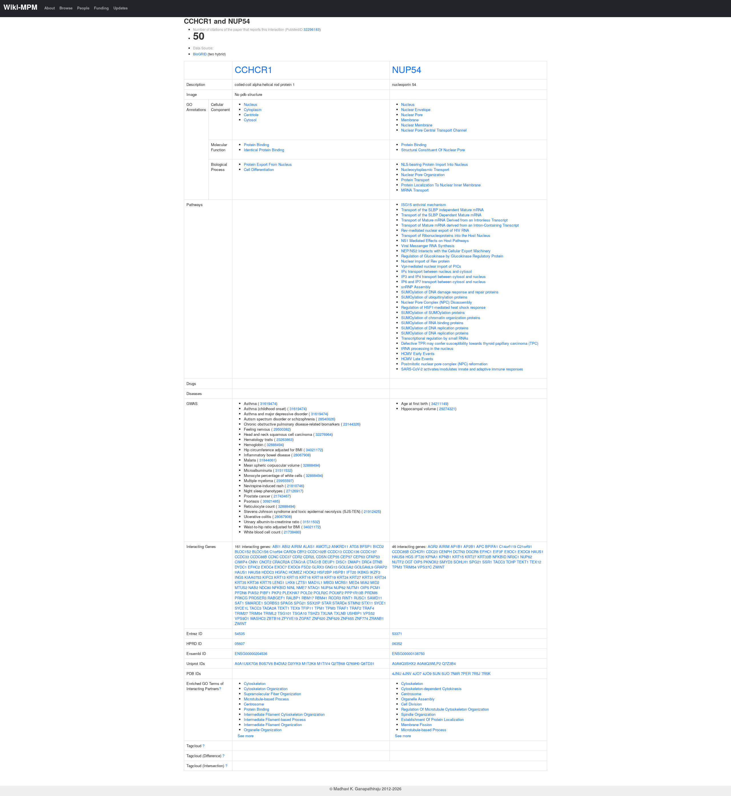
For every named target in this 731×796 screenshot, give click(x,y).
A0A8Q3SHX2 (404, 663)
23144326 (351, 424)
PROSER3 (257, 597)
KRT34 (380, 577)
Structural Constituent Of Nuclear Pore (433, 149)
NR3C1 (513, 556)
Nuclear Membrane (416, 125)
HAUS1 (241, 572)
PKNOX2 (430, 562)
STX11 (367, 603)
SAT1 (239, 603)
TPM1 (319, 608)
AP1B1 (456, 546)
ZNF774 (361, 618)
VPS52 (369, 613)
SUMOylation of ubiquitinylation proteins (434, 297)
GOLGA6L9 (363, 567)
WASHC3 (258, 618)
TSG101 (284, 613)
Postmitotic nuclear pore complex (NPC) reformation (444, 363)
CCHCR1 (254, 69)
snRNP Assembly (416, 286)
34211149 (439, 403)
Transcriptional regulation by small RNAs (434, 338)
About (49, 8)
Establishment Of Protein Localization (432, 719)
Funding (101, 8)
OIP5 (364, 587)
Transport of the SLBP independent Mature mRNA (442, 209)
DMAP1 (354, 562)
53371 (397, 633)
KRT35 (240, 582)
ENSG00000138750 (408, 653)
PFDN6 (241, 592)
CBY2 (301, 551)
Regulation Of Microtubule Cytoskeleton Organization (445, 709)
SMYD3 (445, 562)
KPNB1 (445, 556)
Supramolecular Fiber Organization (272, 693)
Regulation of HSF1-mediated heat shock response (443, 307)
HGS (409, 556)
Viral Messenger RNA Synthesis (428, 245)
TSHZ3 (314, 613)
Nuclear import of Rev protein (425, 261)
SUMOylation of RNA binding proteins (432, 322)
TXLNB (340, 613)
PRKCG (241, 597)
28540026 (326, 419)
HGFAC (281, 572)
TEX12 (535, 562)
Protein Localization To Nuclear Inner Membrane (441, 185)
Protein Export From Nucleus (268, 164)
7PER (466, 673)
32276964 (324, 434)
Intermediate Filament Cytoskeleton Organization (284, 714)
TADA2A (269, 608)
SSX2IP (313, 603)
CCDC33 (242, 556)
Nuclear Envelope (415, 109)
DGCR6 (472, 551)
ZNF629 (333, 618)
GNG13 (331, 567)
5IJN (436, 673)
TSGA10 (299, 613)
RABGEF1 (276, 597)
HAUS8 (254, 572)
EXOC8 (294, 567)
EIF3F (498, 551)
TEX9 (295, 608)
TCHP (511, 562)
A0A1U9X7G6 (246, 663)
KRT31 (367, 577)
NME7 (301, 587)
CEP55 (333, 556)
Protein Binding (256, 144)
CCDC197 (368, 551)
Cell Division (411, 704)
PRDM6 (371, 592)
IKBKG (363, 572)
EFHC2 (254, 567)
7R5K (486, 673)
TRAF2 (355, 608)
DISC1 (341, 562)
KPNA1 (431, 556)
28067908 (302, 455)
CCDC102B (317, 551)
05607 (240, 643)
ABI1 (276, 546)
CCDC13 (335, 551)
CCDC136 (351, 551)
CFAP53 (373, 556)
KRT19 (330, 577)
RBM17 (308, 597)
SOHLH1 (460, 562)
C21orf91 (524, 546)
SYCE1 (380, 603)
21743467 (282, 496)
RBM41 (321, 597)
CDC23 (432, 551)
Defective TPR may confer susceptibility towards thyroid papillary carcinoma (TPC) (469, 343)
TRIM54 (255, 613)
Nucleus (250, 104)
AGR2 (433, 546)
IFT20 (351, 572)
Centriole (251, 114)
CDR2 (297, 556)
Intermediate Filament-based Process (275, 719)
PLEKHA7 (290, 592)
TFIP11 (307, 608)
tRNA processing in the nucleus (427, 348)
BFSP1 (366, 546)
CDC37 (285, 556)
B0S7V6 (266, 663)
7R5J (476, 673)
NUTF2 (398, 562)
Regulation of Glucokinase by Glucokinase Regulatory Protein (452, 256)
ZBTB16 (273, 618)
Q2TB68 (338, 663)
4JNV (406, 673)
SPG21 (300, 603)
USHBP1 (354, 613)
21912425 (372, 511)
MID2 (374, 582)
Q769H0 (353, 663)
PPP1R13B (354, 592)
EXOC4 (267, 567)
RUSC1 (360, 597)
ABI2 (286, 546)
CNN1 (253, 562)
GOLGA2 (345, 567)
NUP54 (406, 69)
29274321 (447, 408)
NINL (291, 587)
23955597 (284, 480)
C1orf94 (276, 551)
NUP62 (340, 587)
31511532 (283, 470)
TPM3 (331, 608)
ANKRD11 (340, 546)
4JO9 (427, 673)
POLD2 (306, 592)
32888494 (275, 444)
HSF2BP (324, 572)
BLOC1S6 (260, 551)
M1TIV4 (323, 663)
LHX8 (290, 582)
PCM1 (375, 587)
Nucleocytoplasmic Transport (425, 169)
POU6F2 (336, 592)
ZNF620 (318, 618)
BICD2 (378, 546)
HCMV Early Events (418, 353)
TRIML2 (269, 613)
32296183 (312, 29)
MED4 (354, 582)
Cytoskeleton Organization (266, 688)
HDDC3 (268, 572)
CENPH (445, 551)
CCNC (273, 556)
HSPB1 (339, 572)
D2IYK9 (294, 663)
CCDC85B (400, 551)
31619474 (268, 403)
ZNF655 (347, 618)
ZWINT (240, 623)
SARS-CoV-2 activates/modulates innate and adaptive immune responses (462, 369)
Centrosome (254, 704)
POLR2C (321, 592)
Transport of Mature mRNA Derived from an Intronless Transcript (454, 220)
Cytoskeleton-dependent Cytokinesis (431, 688)
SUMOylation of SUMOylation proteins (433, 312)
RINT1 (347, 597)
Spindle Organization (418, 714)
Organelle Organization (263, 729)
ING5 (239, 577)
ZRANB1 (376, 618)
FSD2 (306, 567)
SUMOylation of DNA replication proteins (435, 328)
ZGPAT (305, 618)
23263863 (284, 439)
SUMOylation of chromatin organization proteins (440, 317)
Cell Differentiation (259, 169)
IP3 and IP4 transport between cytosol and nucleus (443, 276)
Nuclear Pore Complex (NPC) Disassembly (436, 302)
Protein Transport (415, 179)
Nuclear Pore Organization (423, 174)
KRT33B (484, 556)
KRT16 (305, 577)
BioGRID (200, 53)
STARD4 (339, 603)
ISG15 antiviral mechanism (423, 204)
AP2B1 (469, 546)
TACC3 (255, 608)
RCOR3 (334, 597)
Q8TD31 (367, 663)
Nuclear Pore (412, 114)
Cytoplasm (253, 109)
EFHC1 (486, 551)
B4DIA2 (280, 663)
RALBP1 (293, 597)
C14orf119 (507, 546)
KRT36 (253, 582)
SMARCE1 (254, 603)
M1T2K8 (309, 663)
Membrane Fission (416, 724)
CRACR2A (281, 562)
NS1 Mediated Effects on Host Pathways (435, 240)
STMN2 (354, 603)
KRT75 (265, 582)
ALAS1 (309, 546)
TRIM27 (241, 613)
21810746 (295, 485)
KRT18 (317, 577)
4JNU (396, 673)
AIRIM (296, 546)
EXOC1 (510, 551)
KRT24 (342, 577)
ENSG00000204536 (251, 653)
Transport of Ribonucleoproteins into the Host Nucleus (445, 235)
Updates (120, 8)
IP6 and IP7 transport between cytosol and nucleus (443, 281)
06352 (397, 643)
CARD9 (290, 551)
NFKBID (279, 587)
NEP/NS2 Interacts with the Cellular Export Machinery (446, 250)
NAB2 (253, 587)
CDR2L (309, 556)
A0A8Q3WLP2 (429, 663)
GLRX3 (318, 567)
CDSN (321, 556)
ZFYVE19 (290, 618)
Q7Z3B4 (449, 663)
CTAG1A (298, 562)
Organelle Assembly (418, 699)
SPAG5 (286, 603)
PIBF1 (265, 592)
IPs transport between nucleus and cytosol (436, 271)
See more (246, 735)
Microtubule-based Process (266, 699)
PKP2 (276, 592)
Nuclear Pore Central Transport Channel (434, 130)
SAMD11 (374, 597)
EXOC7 (280, 567)
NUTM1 (353, 587)
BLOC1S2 (243, 551)
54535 (240, 633)
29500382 (282, 429)
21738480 (292, 532)
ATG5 (354, 546)
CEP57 (346, 556)
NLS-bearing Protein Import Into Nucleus (434, 164)
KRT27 (355, 577)
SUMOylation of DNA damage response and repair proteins (450, 292)
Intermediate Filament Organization (273, 724)
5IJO (445, 673)
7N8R (455, 673)
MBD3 (329, 582)
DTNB (377, 562)
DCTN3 (459, 551)
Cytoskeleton (255, 683)
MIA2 (364, 582)
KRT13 (280, 577)
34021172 (314, 449)
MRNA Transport (415, 190)
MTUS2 (241, 587)
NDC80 (265, 587)
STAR (326, 603)
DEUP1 (328, 562)
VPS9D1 (242, 618)
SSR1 (487, 562)
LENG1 (278, 582)
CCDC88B (258, 556)
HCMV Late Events (417, 358)
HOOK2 (309, 572)
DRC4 (366, 562)
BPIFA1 (491, 546)
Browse (66, 8)
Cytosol (250, 119)
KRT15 (292, 577)
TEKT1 (283, 608)
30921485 (271, 501)
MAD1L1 (315, 582)
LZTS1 (301, 582)
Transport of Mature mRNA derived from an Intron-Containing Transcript (460, 225)
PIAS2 (253, 592)
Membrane (410, 119)
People (83, 8)
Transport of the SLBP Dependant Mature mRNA (441, 214)
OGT (409, 562)
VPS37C (424, 567)
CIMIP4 (241, 562)
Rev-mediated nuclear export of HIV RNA (435, 230)
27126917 (294, 490)
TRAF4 (368, 608)
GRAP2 (380, 567)
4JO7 (417, 673)
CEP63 (359, 556)
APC (480, 546)
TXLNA (327, 613)
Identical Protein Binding (264, 149)
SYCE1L (241, 608)
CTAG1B (314, 562)
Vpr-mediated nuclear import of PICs (431, 266)
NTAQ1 (314, 587)
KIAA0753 (252, 577)
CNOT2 (265, 562)
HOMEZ (295, 572)
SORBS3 (271, 603)
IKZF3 (375, 572)
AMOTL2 (323, 546)
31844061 (267, 460)
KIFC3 (267, 577)
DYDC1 (241, 567)
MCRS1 (341, 582)
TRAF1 (342, 608)
